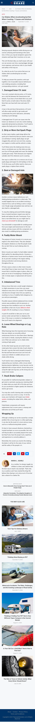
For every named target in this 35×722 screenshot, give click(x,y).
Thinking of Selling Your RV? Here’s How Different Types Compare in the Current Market (17, 618)
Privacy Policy (23, 712)
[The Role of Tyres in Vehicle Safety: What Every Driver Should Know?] (17, 666)
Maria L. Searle (11, 21)
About (9, 712)
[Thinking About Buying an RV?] (17, 544)
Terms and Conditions (17, 714)
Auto (10, 9)
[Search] (33, 3)
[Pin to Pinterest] (22, 453)
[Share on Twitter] (18, 453)
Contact (15, 712)
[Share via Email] (27, 453)
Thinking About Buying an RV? (17, 557)
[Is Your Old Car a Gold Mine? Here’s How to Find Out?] (17, 635)
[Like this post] (10, 453)
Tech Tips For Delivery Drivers (17, 529)
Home (3, 9)
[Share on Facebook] (14, 453)
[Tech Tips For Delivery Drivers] (17, 516)
